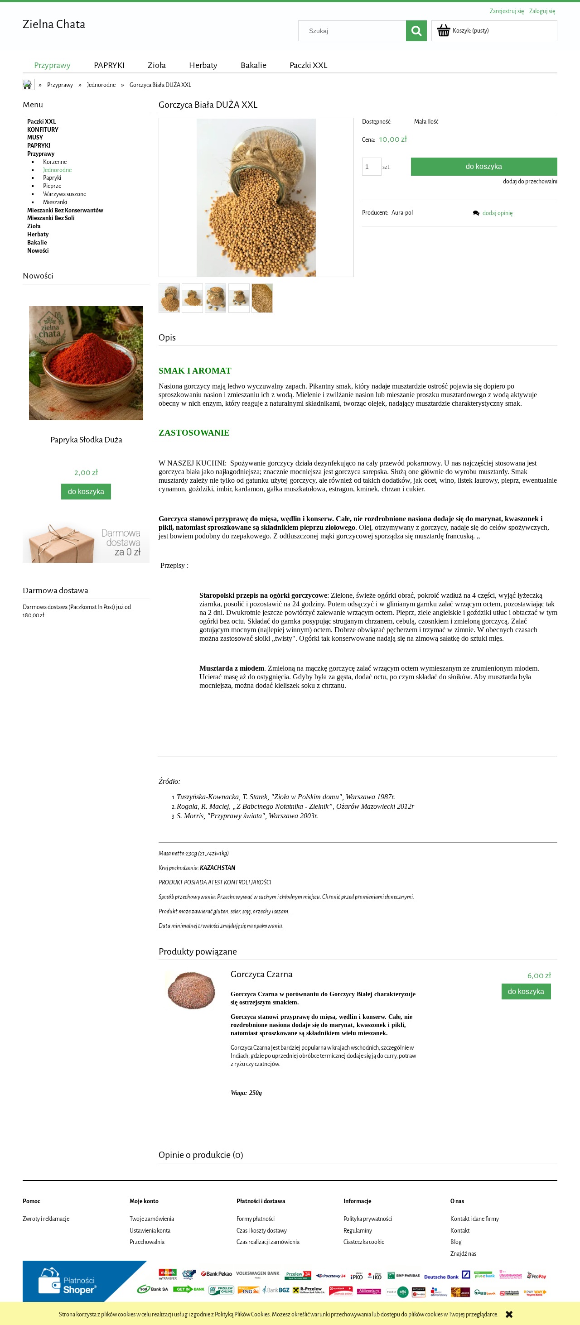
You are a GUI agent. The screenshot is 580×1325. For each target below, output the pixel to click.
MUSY (35, 137)
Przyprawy (40, 154)
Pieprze (52, 186)
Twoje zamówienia (152, 1219)
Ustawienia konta (150, 1230)
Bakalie (37, 242)
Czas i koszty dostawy (262, 1230)
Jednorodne (57, 170)
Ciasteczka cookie (363, 1242)
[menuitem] (52, 65)
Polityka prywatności (367, 1219)
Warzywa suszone (64, 194)
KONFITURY (42, 130)
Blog (456, 1242)
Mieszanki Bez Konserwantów (65, 210)
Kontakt (459, 1230)
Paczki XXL (41, 121)
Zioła (34, 226)
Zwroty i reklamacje (46, 1219)
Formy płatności (256, 1219)
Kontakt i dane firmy (474, 1219)
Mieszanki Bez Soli (51, 218)
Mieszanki (55, 202)
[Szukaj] (416, 30)
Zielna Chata (54, 24)
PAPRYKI (38, 145)
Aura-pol (402, 212)
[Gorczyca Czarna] (193, 990)
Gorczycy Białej (350, 994)
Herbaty (37, 234)
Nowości (38, 250)
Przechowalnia (147, 1242)
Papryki (52, 178)
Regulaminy (357, 1230)
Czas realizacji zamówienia (268, 1242)
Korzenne (55, 162)
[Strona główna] (29, 85)
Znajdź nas (463, 1254)
